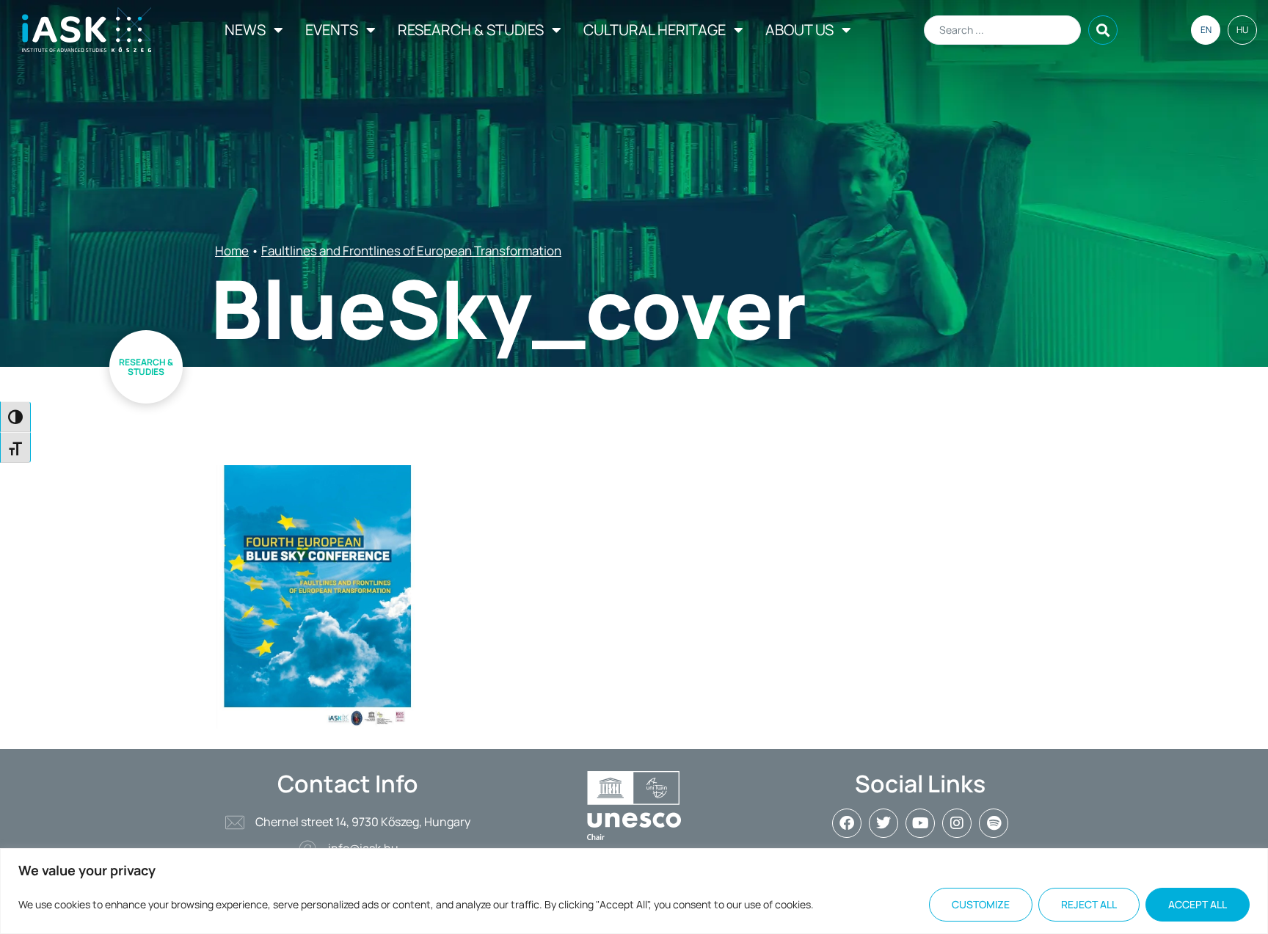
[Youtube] (920, 823)
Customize (981, 904)
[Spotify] (993, 823)
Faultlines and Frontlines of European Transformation (411, 250)
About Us (799, 30)
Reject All (1089, 904)
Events (331, 30)
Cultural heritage (654, 30)
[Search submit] (1103, 30)
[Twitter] (883, 823)
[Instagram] (957, 823)
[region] (634, 891)
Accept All (1197, 904)
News (245, 30)
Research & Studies (471, 30)
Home (232, 250)
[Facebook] (846, 823)
